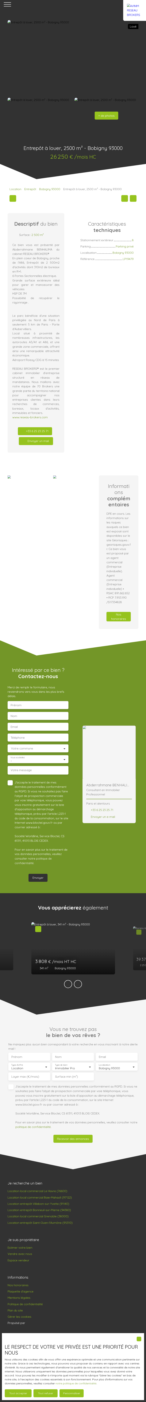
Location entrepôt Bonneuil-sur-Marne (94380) (39, 1210)
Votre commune (22, 748)
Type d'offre (17, 1065)
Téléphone (18, 737)
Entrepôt (30, 189)
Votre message (21, 770)
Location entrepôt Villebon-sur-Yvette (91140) (38, 1204)
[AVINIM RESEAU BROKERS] (134, 4)
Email (14, 727)
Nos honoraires (18, 1285)
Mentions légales (19, 1298)
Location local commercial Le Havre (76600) (37, 1191)
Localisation (104, 1065)
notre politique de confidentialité (76, 1383)
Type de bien (61, 1065)
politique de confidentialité (33, 1127)
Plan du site (15, 1310)
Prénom (16, 705)
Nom (14, 716)
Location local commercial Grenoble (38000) (38, 1216)
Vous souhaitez (17, 757)
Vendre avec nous (20, 1254)
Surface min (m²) (66, 1076)
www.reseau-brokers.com (30, 417)
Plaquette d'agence (20, 1291)
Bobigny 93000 (49, 189)
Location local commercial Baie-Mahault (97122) (40, 1197)
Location (15, 189)
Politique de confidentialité (25, 1304)
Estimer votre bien (20, 1247)
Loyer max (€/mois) (25, 1076)
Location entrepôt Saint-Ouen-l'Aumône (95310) (40, 1223)
